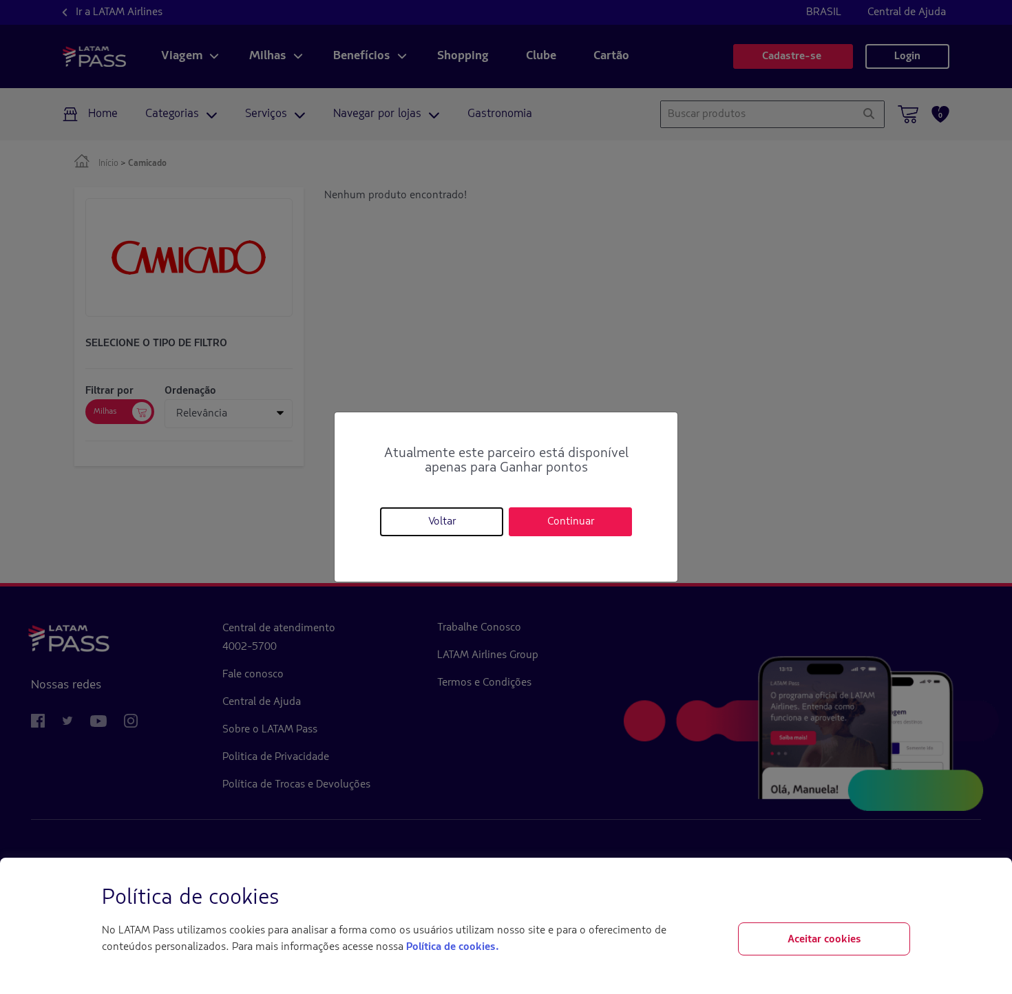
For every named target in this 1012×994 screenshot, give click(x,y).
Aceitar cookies (824, 939)
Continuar (570, 521)
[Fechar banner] (899, 898)
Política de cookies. (452, 947)
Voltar (442, 521)
